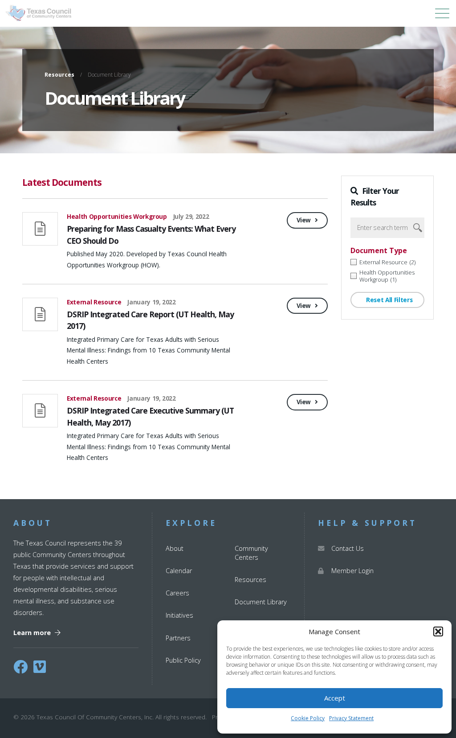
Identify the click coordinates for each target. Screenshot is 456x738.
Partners (178, 638)
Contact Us (347, 548)
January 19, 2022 (151, 302)
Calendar (179, 570)
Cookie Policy (308, 718)
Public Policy (183, 660)
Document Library (261, 602)
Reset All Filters (388, 299)
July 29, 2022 (191, 216)
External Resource (94, 302)
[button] (438, 631)
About (174, 548)
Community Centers (251, 553)
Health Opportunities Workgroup (117, 216)
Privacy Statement (351, 718)
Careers (177, 593)
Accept (334, 697)
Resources (59, 74)
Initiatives (179, 615)
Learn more (33, 632)
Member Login (352, 570)
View (305, 220)
